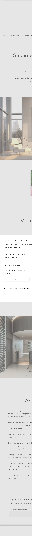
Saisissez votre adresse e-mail (15, 270)
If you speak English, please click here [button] (17, 288)
